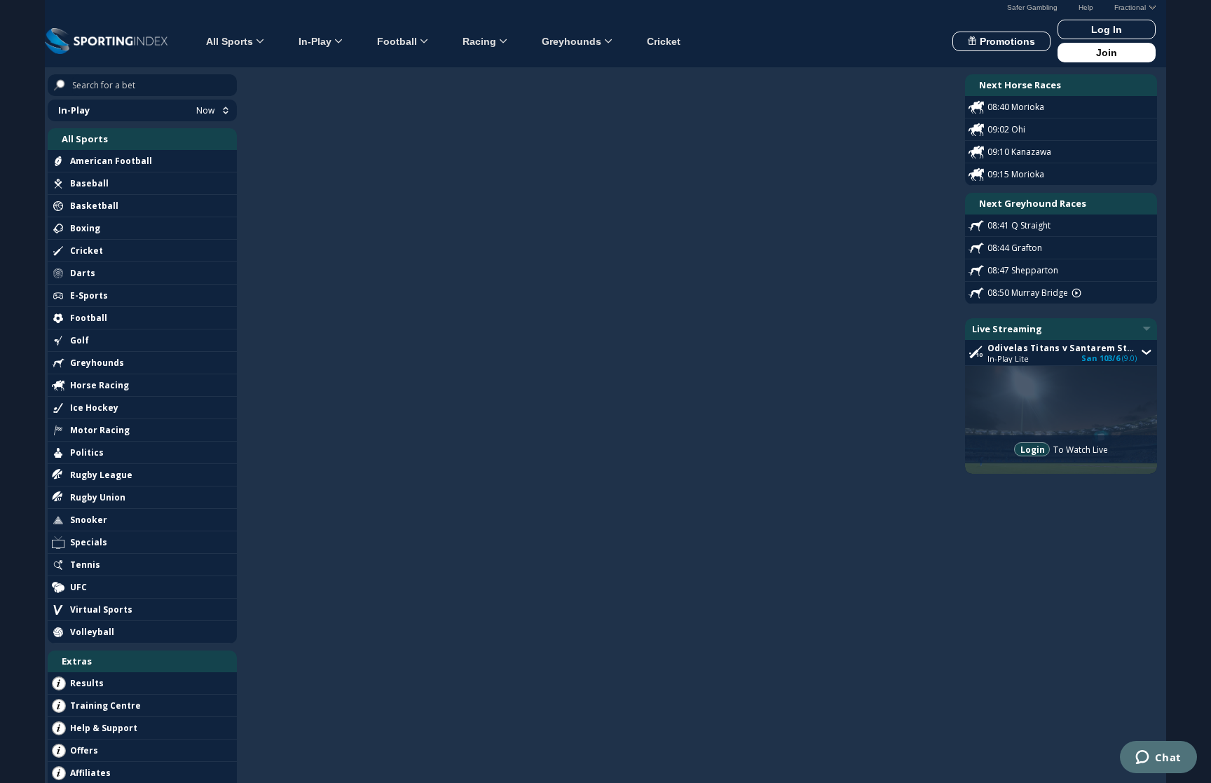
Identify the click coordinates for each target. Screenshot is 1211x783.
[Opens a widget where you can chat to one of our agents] (1158, 758)
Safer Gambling (1032, 7)
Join (1106, 52)
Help (1086, 7)
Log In (1106, 29)
